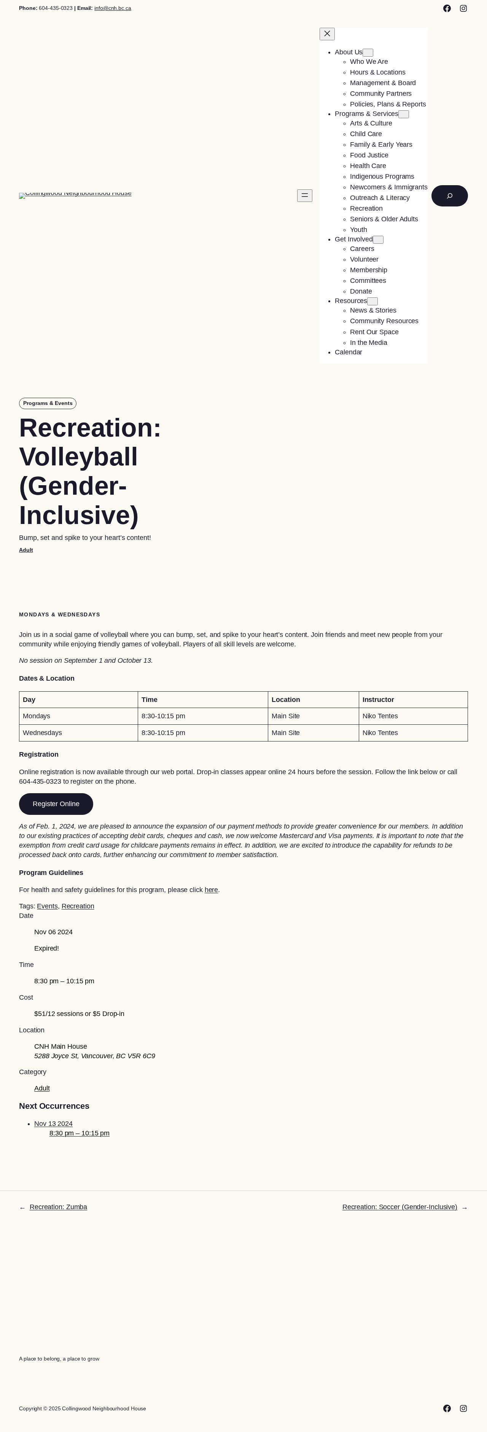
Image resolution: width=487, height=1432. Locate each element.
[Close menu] (327, 34)
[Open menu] (304, 195)
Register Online (56, 804)
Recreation (78, 906)
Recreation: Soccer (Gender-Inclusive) (399, 1207)
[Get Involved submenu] (378, 240)
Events (47, 906)
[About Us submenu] (368, 53)
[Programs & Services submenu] (403, 114)
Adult (26, 550)
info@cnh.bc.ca (112, 8)
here (211, 890)
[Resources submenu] (372, 301)
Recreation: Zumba (58, 1207)
